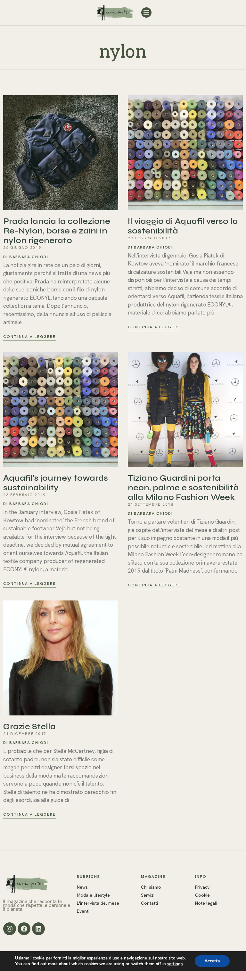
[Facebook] (24, 928)
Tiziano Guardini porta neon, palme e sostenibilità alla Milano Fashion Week (183, 487)
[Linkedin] (38, 928)
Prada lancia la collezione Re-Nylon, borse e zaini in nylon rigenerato (56, 230)
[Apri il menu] (146, 12)
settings (175, 964)
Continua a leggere (29, 336)
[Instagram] (9, 928)
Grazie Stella (29, 726)
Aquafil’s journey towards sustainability (55, 483)
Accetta (212, 961)
